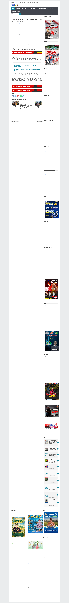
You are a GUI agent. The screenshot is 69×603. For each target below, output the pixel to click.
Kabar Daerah (18, 8)
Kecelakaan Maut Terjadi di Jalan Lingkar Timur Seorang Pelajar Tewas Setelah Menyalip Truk (53, 501)
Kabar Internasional (25, 8)
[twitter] (15, 96)
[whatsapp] (21, 96)
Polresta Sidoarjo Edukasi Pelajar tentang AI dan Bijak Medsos (24, 67)
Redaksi (16, 2)
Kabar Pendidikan (33, 8)
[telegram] (23, 96)
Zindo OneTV (14, 11)
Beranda (12, 2)
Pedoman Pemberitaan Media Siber (23, 2)
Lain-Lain (18, 11)
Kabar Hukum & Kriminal (42, 8)
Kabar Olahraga (50, 8)
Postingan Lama (39, 121)
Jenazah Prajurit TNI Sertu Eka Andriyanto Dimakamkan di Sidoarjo (53, 466)
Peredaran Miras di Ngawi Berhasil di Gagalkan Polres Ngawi (52, 448)
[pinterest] (18, 96)
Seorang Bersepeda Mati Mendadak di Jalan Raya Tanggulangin (53, 460)
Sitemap (37, 2)
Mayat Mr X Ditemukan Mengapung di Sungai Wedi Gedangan (52, 454)
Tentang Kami (32, 2)
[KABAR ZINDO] (14, 5)
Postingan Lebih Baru (15, 121)
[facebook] (13, 96)
